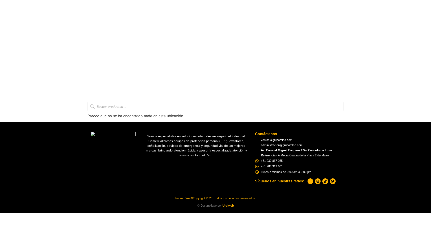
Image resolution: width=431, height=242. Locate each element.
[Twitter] (333, 181)
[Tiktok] (325, 181)
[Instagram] (318, 181)
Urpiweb (228, 205)
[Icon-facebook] (310, 181)
